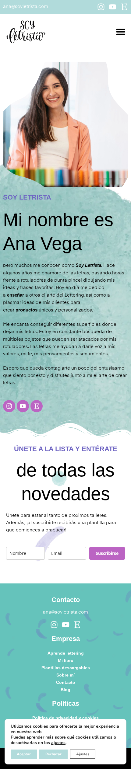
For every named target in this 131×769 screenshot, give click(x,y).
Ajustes (82, 754)
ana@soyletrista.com (25, 7)
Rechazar (53, 754)
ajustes (58, 743)
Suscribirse (107, 553)
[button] (120, 31)
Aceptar (24, 754)
